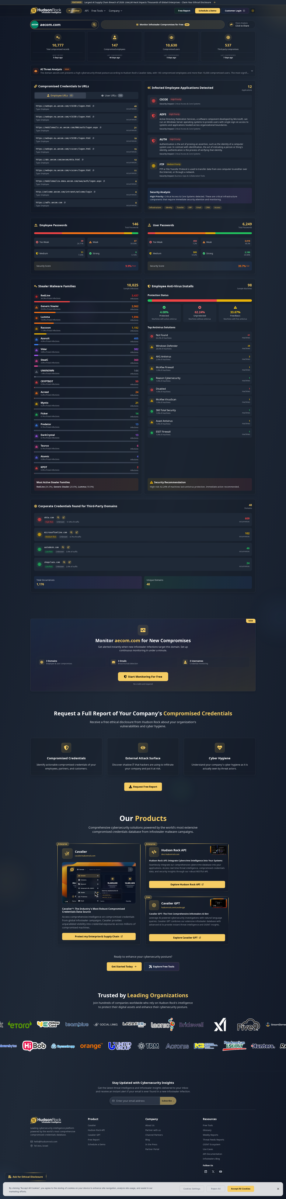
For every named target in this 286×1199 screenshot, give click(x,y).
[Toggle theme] (253, 11)
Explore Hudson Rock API (185, 884)
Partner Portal (152, 1149)
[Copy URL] (93, 105)
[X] (213, 1171)
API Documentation (212, 1154)
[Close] (278, 1188)
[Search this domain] (58, 517)
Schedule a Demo (207, 10)
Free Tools (208, 1125)
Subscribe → (168, 1100)
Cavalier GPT (94, 1134)
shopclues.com (52, 562)
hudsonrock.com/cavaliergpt (173, 907)
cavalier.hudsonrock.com (85, 856)
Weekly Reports (210, 1134)
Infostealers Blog (211, 1158)
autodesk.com (51, 547)
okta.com (49, 517)
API (86, 10)
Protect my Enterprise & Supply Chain (97, 936)
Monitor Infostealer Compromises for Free (164, 24)
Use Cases (208, 1149)
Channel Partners (154, 1134)
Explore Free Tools (163, 966)
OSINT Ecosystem (211, 1144)
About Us (149, 1125)
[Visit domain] (64, 517)
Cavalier (92, 1125)
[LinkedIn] (206, 1171)
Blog (147, 1139)
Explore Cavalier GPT (185, 937)
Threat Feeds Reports (213, 1139)
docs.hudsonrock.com (170, 854)
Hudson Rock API (96, 1130)
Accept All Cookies (241, 1188)
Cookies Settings (191, 1188)
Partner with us (153, 1130)
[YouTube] (220, 1171)
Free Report (184, 10)
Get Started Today (122, 966)
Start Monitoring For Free (145, 676)
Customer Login (233, 10)
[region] (143, 1189)
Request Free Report (145, 786)
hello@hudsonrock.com (45, 1141)
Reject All (215, 1188)
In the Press (151, 1144)
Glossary (207, 1130)
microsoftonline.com (55, 532)
